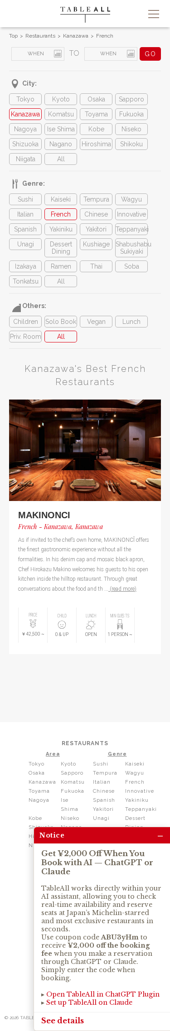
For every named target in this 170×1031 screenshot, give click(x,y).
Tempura (96, 199)
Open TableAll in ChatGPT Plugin (103, 994)
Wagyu (131, 199)
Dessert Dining (61, 248)
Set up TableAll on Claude (89, 1002)
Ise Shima (61, 129)
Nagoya (25, 129)
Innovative (131, 214)
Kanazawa (75, 36)
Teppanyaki (131, 229)
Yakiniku (61, 229)
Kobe (96, 129)
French (104, 36)
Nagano (60, 144)
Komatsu (61, 114)
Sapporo (131, 99)
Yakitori (96, 229)
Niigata (25, 159)
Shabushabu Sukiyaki (131, 248)
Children (25, 321)
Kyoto (61, 99)
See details (62, 1020)
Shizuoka (25, 144)
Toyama (96, 114)
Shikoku (131, 144)
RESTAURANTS (85, 743)
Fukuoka (131, 114)
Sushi (25, 199)
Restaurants (40, 36)
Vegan (96, 321)
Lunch (131, 321)
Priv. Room (25, 336)
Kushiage (96, 244)
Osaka (96, 99)
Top (13, 36)
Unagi (25, 244)
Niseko (131, 129)
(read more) (122, 589)
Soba (131, 266)
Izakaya (25, 266)
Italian (25, 214)
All (61, 159)
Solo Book (60, 321)
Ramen (61, 266)
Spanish (25, 229)
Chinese (96, 214)
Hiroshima (96, 144)
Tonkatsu (26, 281)
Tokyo (25, 99)
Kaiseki (61, 199)
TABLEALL (85, 15)
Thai (96, 266)
